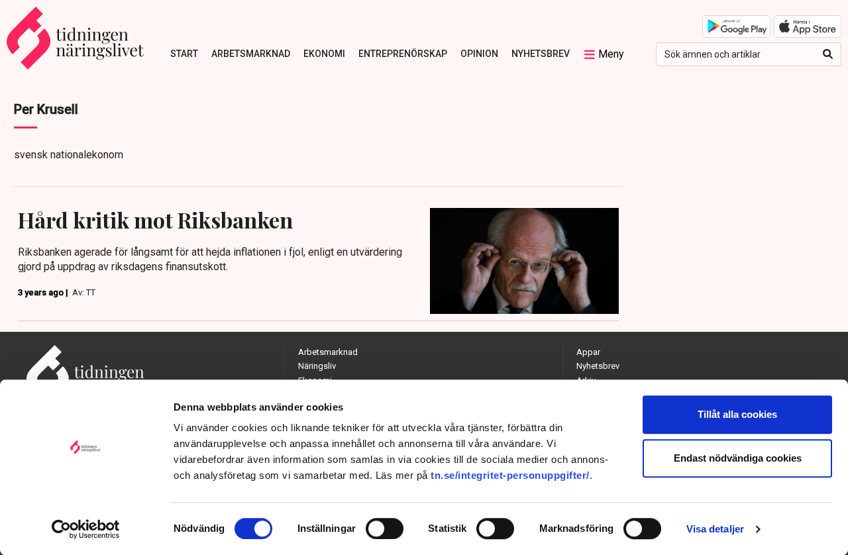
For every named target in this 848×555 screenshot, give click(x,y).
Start (184, 53)
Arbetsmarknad (250, 53)
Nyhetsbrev (540, 53)
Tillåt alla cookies (737, 414)
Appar (588, 352)
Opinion (479, 53)
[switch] (384, 528)
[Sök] (828, 54)
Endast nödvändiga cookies (738, 458)
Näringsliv (317, 366)
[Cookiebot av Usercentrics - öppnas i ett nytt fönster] (86, 529)
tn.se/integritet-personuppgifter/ (510, 475)
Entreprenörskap (402, 53)
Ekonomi (324, 53)
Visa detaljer (715, 528)
